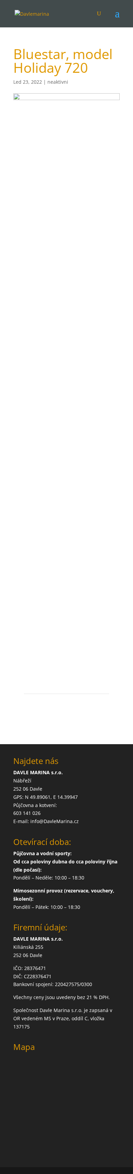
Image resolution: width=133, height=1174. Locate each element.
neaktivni (57, 82)
